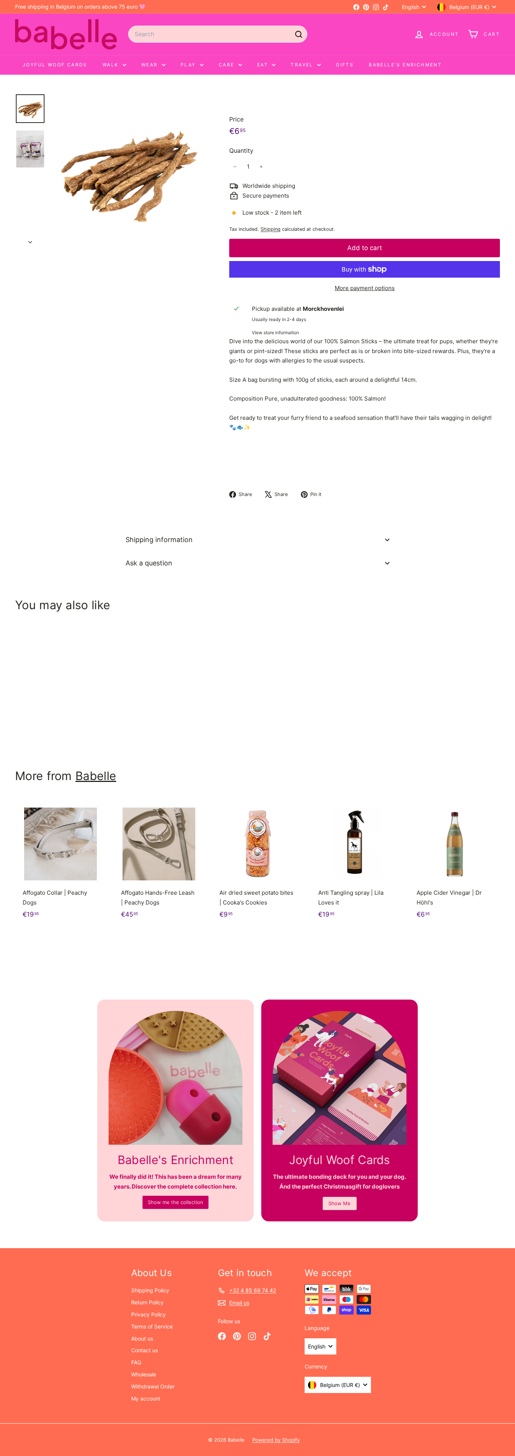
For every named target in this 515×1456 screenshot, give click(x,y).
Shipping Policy (150, 1290)
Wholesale (143, 1374)
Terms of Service (152, 1326)
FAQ (136, 1362)
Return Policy (147, 1302)
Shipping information (159, 540)
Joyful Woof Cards (55, 65)
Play (189, 65)
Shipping (270, 229)
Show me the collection (175, 1202)
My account (145, 1398)
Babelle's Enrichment (405, 65)
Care (227, 65)
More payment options (365, 288)
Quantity (241, 150)
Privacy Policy (148, 1314)
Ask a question (149, 563)
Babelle (95, 776)
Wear (150, 65)
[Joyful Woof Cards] (339, 1078)
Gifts (345, 65)
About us (142, 1338)
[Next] (30, 240)
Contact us (144, 1350)
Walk (112, 65)
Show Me (339, 1203)
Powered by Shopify (276, 1440)
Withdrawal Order (153, 1386)
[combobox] (217, 34)
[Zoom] (127, 170)
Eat (263, 65)
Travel (303, 65)
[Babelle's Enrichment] (175, 1078)
